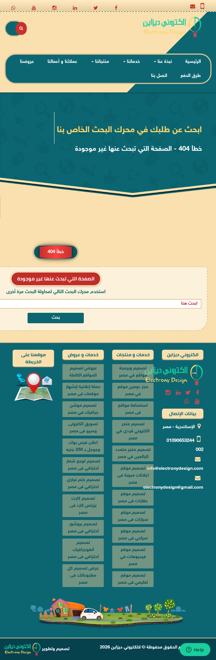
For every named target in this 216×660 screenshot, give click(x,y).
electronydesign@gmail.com (173, 487)
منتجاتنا (101, 62)
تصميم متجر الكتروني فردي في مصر (133, 431)
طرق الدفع (191, 76)
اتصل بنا (159, 76)
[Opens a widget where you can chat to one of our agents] (194, 650)
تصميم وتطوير (55, 649)
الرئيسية (193, 62)
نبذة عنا (164, 62)
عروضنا (27, 62)
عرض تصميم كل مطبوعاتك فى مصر (83, 575)
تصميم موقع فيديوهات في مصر (133, 557)
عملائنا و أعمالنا (62, 62)
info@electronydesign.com (175, 468)
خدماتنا (132, 62)
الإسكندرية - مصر (179, 427)
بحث (56, 317)
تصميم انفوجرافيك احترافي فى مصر (83, 550)
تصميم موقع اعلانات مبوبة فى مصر (133, 475)
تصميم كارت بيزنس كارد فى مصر (83, 505)
